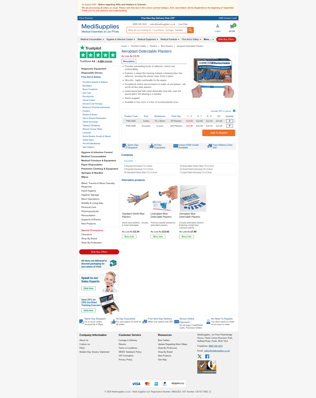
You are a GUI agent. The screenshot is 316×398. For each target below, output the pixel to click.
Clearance (86, 234)
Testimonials (99, 54)
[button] (217, 29)
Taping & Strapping (91, 125)
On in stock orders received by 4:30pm (93, 323)
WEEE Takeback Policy (130, 352)
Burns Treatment (90, 89)
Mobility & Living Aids (92, 203)
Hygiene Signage (90, 194)
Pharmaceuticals (90, 211)
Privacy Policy (125, 359)
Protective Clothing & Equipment (99, 168)
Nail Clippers (88, 147)
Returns (122, 344)
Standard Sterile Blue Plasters (133, 215)
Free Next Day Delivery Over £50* (158, 18)
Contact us (84, 344)
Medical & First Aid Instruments (96, 107)
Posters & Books (90, 115)
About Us (83, 340)
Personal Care (88, 207)
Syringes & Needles (92, 172)
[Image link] (99, 304)
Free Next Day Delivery (160, 318)
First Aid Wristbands (91, 143)
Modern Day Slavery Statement (94, 352)
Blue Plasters (167, 46)
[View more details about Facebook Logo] (207, 356)
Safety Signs (88, 140)
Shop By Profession (91, 242)
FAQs (82, 348)
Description (129, 61)
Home (124, 46)
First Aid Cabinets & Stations (95, 82)
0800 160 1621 (140, 24)
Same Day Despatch (95, 318)
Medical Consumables (93, 156)
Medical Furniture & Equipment (98, 160)
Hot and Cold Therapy (92, 104)
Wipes (84, 177)
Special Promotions (92, 230)
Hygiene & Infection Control (97, 152)
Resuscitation (88, 215)
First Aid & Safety (91, 77)
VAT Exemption (126, 355)
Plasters (86, 111)
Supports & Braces (91, 219)
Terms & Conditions (128, 348)
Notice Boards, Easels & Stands (97, 136)
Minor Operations (90, 199)
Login (218, 31)
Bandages (87, 86)
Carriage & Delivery (128, 340)
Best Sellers (164, 340)
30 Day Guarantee (125, 318)
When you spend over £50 (160, 321)
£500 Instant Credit (228, 18)
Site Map (162, 359)
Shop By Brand (89, 238)
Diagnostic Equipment (93, 68)
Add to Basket (218, 132)
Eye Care (87, 93)
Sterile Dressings (90, 122)
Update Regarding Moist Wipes (172, 344)
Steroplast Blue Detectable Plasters (189, 215)
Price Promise (86, 18)
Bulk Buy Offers (99, 251)
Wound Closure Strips (92, 129)
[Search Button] (190, 30)
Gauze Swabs (89, 100)
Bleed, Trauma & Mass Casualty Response (98, 185)
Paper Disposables (91, 164)
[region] (136, 198)
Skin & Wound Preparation (94, 118)
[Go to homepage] (102, 28)
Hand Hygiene (88, 190)
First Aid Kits (88, 96)
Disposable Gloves (92, 72)
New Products (88, 223)
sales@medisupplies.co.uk (162, 24)
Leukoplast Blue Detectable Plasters (161, 215)
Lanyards (87, 133)
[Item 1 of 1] (213, 76)
